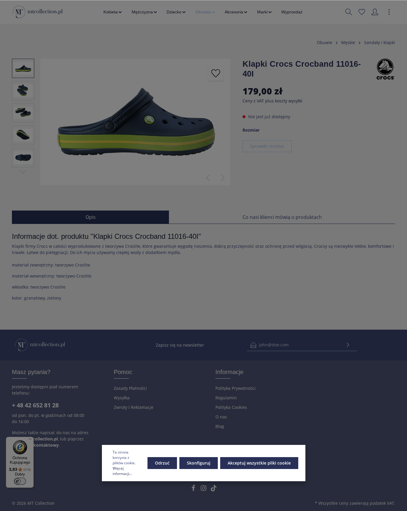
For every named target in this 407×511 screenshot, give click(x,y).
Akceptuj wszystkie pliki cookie (259, 463)
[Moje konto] (375, 12)
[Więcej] (389, 12)
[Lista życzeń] (362, 12)
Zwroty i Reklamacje (133, 407)
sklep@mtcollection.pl (35, 439)
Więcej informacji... (122, 471)
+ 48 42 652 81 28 (35, 405)
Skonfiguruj (198, 463)
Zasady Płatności (130, 388)
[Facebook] (194, 490)
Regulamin (226, 398)
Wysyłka (122, 398)
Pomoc (123, 372)
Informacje (229, 372)
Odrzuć (162, 463)
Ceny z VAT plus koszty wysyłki (272, 101)
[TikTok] (213, 490)
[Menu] (30, 440)
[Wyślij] (348, 345)
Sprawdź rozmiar (267, 146)
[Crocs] (386, 68)
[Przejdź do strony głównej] (37, 12)
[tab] (90, 217)
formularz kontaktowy (35, 445)
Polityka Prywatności (235, 388)
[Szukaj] (349, 12)
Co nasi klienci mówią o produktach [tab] (282, 217)
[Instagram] (204, 490)
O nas (221, 417)
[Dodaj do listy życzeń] (215, 73)
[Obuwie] (205, 12)
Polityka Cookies (231, 407)
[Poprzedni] (208, 177)
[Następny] (222, 177)
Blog (219, 426)
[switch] (20, 481)
